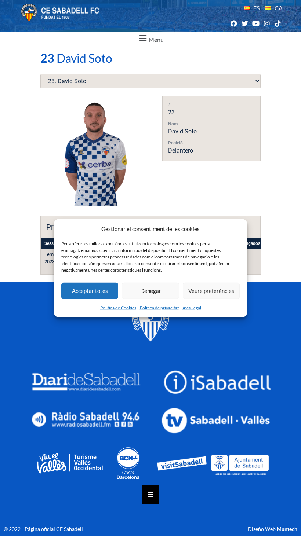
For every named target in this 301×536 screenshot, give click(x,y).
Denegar (150, 290)
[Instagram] (267, 23)
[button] (150, 38)
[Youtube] (255, 23)
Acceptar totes (90, 290)
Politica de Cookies (118, 307)
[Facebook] (233, 23)
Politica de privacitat (159, 307)
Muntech (287, 529)
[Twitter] (244, 23)
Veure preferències (211, 290)
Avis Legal (191, 307)
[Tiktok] (278, 23)
